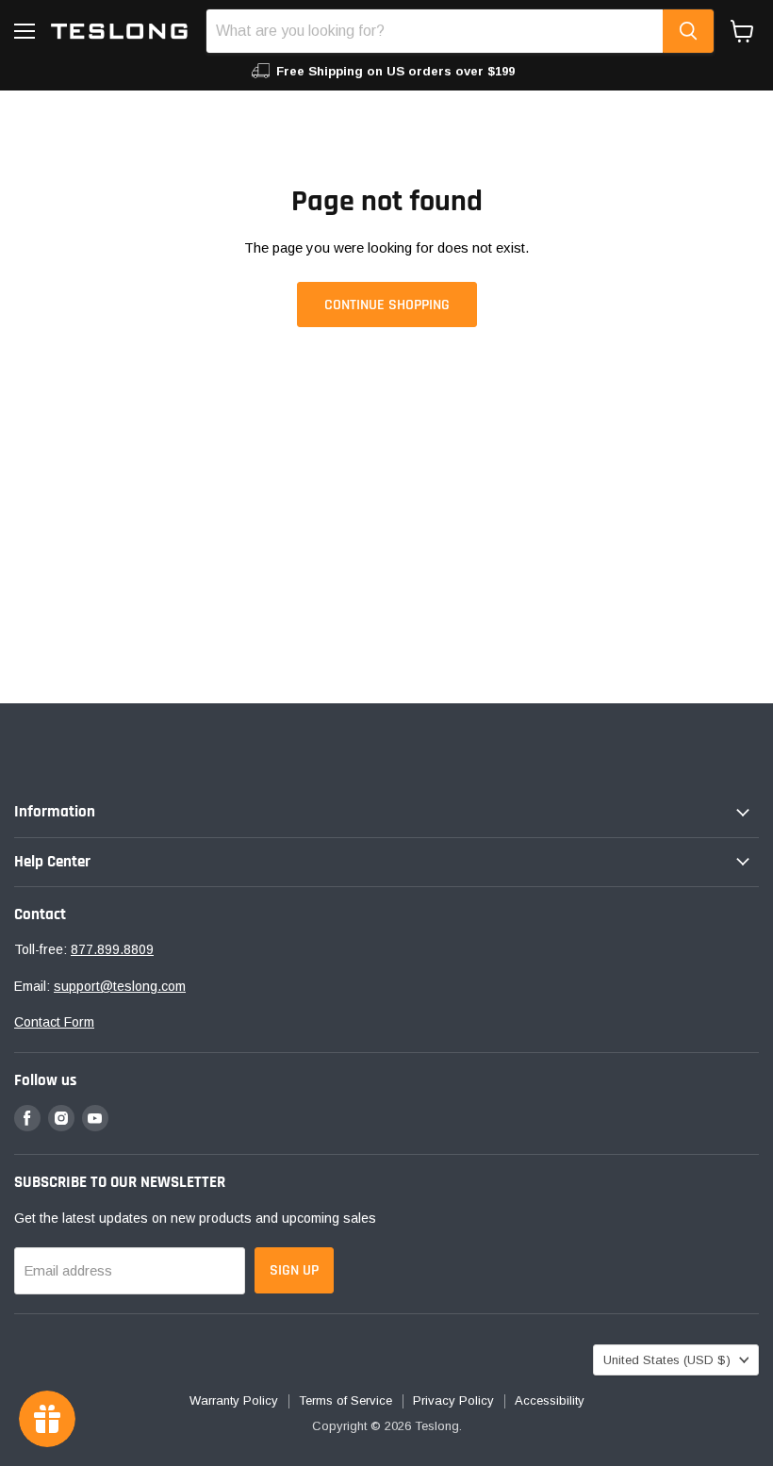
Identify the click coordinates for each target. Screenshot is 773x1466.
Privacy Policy (453, 1400)
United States (667, 1360)
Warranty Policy (233, 1400)
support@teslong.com (120, 986)
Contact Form (54, 1021)
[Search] (688, 31)
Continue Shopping (387, 304)
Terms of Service (345, 1400)
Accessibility (549, 1400)
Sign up (294, 1269)
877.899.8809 (112, 949)
